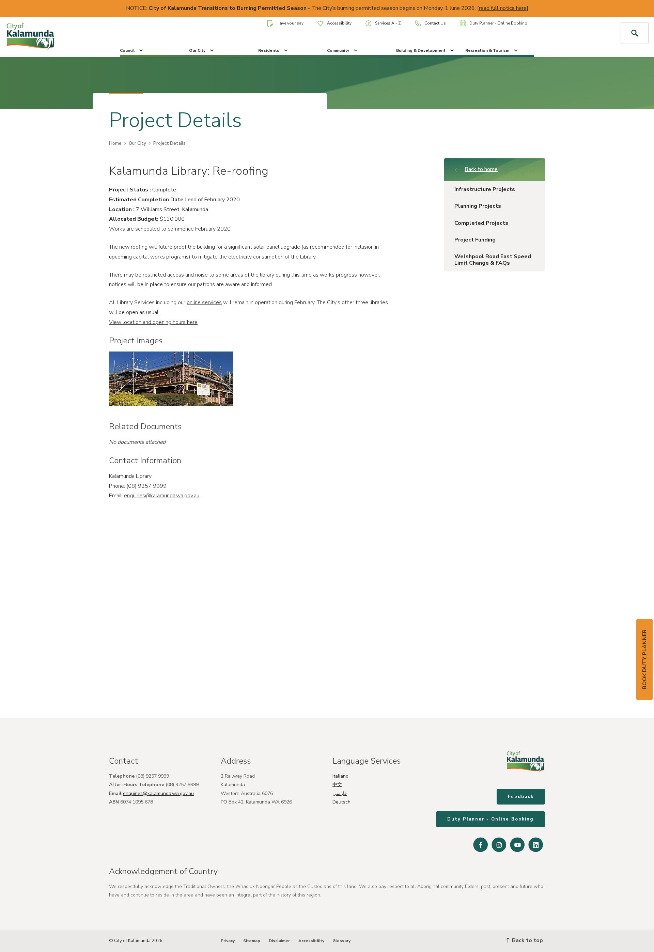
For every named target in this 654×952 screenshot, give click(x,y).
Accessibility (339, 23)
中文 (337, 784)
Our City (197, 50)
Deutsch (341, 802)
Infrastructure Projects (484, 189)
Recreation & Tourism (487, 50)
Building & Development (421, 50)
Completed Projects (481, 223)
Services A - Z (388, 23)
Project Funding (475, 240)
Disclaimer (279, 940)
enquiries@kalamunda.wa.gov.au (161, 495)
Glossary (341, 940)
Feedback (521, 797)
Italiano (340, 776)
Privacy (228, 940)
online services (204, 302)
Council (127, 50)
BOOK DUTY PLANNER (644, 659)
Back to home (481, 169)
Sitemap (251, 940)
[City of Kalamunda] (54, 36)
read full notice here (503, 8)
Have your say (290, 23)
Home (115, 143)
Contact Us (435, 23)
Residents (268, 50)
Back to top (527, 940)
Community (338, 50)
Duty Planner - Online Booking (498, 23)
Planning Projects (477, 206)
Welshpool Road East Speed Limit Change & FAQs (492, 260)
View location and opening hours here (153, 322)
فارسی (339, 793)
